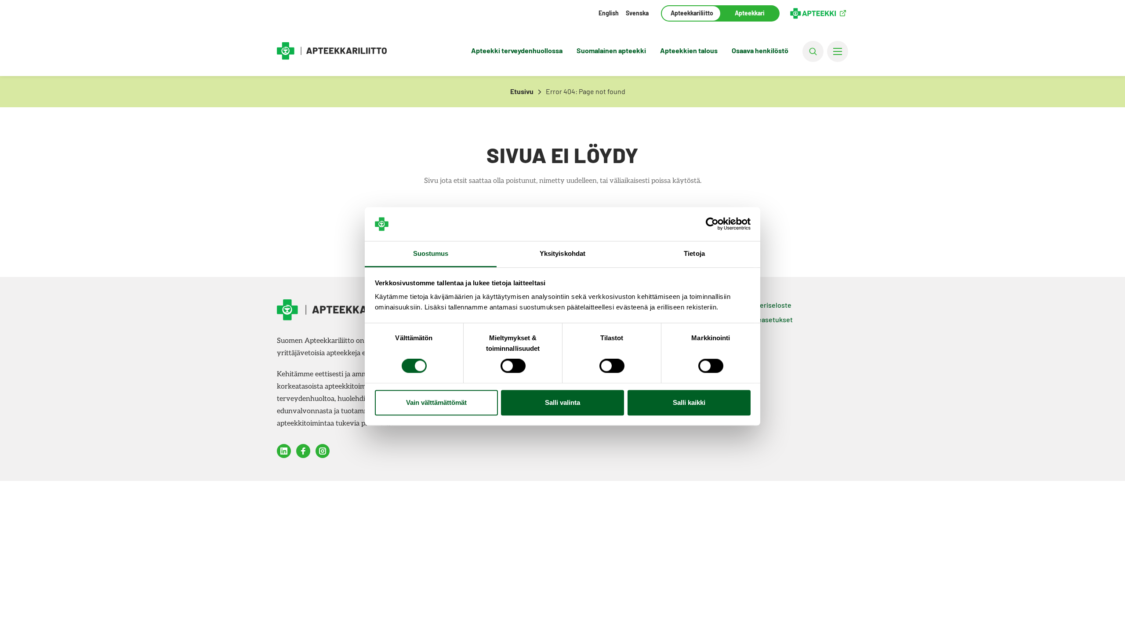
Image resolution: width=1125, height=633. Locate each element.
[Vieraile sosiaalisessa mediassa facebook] (303, 451)
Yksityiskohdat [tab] (562, 253)
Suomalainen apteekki (611, 50)
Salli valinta (562, 402)
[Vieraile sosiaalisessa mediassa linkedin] (284, 451)
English (609, 13)
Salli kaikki (689, 402)
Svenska (637, 13)
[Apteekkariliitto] (332, 51)
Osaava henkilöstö (760, 50)
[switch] (513, 366)
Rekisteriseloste (765, 305)
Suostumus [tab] (431, 253)
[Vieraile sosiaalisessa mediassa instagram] (323, 451)
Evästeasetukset (766, 319)
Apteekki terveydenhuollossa (516, 50)
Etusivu (521, 91)
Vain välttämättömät (436, 402)
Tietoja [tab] (694, 253)
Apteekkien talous (689, 50)
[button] (813, 51)
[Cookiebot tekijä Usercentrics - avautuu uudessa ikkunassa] (712, 224)
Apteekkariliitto (691, 13)
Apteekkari (750, 13)
